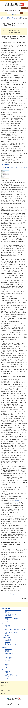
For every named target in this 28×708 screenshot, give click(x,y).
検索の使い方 (15, 14)
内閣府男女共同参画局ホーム (11, 17)
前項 (11, 593)
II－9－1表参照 (5, 164)
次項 (11, 596)
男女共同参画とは (20, 17)
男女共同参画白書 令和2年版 (10, 18)
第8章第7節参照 (18, 500)
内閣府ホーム (3, 17)
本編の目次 (12, 594)
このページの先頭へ (22, 598)
